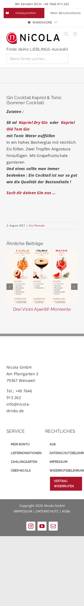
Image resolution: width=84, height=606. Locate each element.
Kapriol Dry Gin (33, 122)
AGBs (66, 511)
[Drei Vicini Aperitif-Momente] (42, 277)
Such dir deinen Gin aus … (31, 192)
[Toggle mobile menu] (75, 34)
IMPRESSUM (23, 511)
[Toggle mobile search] (66, 34)
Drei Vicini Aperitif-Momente (42, 309)
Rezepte (39, 225)
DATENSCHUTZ (47, 511)
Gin (31, 225)
